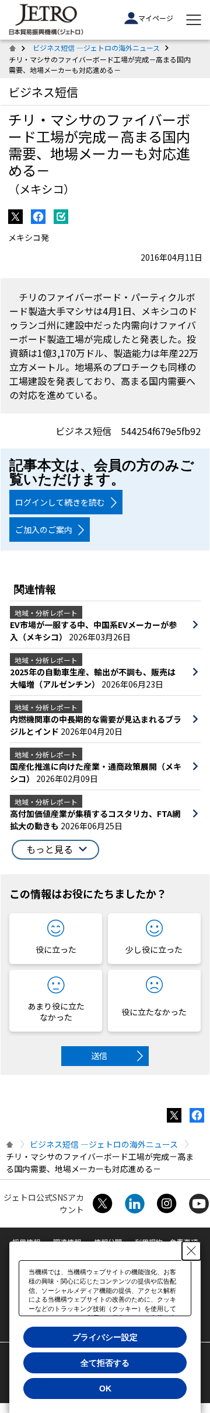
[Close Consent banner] (191, 1251)
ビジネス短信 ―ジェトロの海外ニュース (96, 47)
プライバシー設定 (105, 1337)
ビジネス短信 (43, 91)
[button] (55, 850)
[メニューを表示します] (193, 20)
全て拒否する (105, 1363)
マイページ (155, 18)
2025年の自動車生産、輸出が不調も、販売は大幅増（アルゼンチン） (93, 678)
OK (105, 1388)
